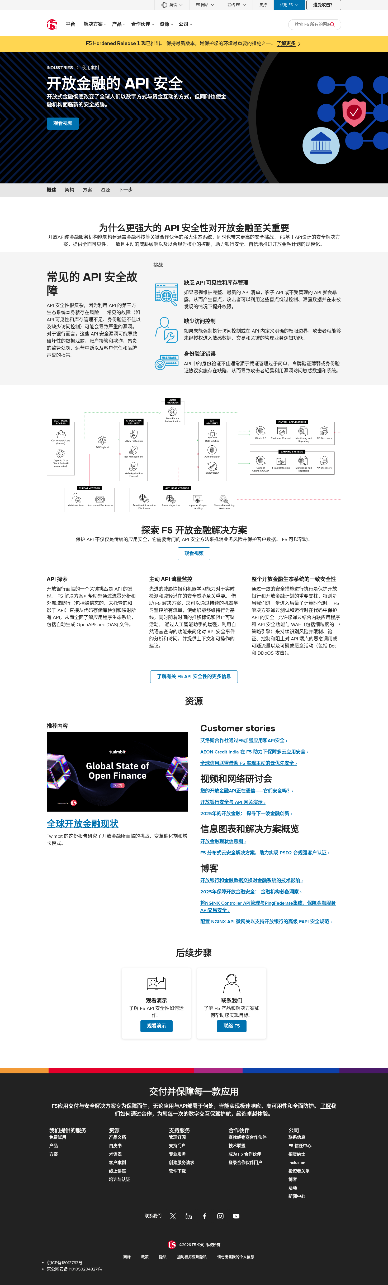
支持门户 (177, 1145)
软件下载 (177, 1171)
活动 (292, 1188)
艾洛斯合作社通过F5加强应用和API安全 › (243, 740)
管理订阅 (177, 1137)
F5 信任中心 (299, 1145)
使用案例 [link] (90, 67)
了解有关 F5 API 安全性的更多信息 (194, 676)
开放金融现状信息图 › (223, 841)
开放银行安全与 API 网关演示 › (233, 802)
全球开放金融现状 (83, 823)
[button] (194, 455)
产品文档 (117, 1137)
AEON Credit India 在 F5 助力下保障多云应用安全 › (254, 752)
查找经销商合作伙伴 (248, 1137)
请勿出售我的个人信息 (235, 1257)
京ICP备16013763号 (65, 1262)
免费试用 (57, 1137)
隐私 (163, 1257)
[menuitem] (172, 5)
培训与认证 (119, 1179)
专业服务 (177, 1154)
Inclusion (296, 1162)
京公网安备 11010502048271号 (75, 1269)
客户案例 (117, 1162)
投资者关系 (299, 1171)
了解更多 (286, 43)
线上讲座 (117, 1171)
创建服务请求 (181, 1162)
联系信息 (296, 1137)
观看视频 (62, 123)
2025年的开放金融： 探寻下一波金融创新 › (246, 813)
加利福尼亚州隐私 (192, 1257)
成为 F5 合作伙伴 (245, 1154)
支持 (263, 5)
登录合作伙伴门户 (245, 1162)
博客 (292, 1179)
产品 (53, 1145)
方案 (53, 1154)
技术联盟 (237, 1145)
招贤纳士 (296, 1154)
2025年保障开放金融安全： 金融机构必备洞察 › (251, 892)
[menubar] (194, 5)
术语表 (115, 1154)
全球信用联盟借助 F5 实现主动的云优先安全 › (248, 763)
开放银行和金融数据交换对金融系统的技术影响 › (251, 880)
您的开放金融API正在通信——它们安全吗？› (246, 791)
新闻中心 (296, 1196)
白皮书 (115, 1145)
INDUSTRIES (60, 67)
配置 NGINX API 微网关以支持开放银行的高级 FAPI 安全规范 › (266, 921)
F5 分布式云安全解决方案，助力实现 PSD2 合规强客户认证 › (264, 853)
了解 (325, 1106)
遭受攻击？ (323, 5)
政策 (145, 1257)
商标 (127, 1257)
